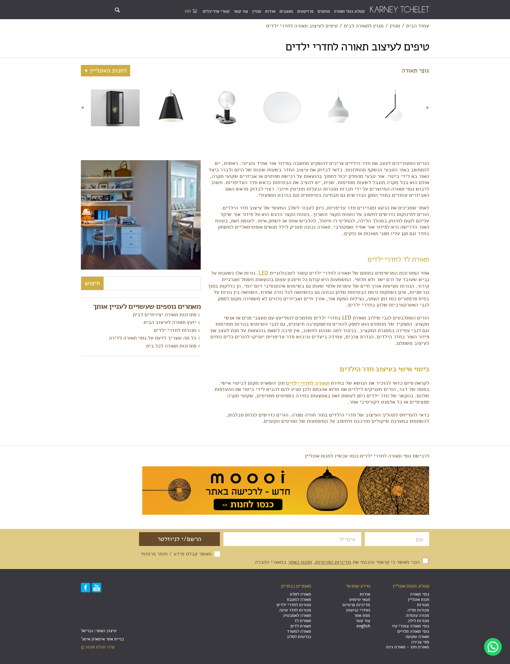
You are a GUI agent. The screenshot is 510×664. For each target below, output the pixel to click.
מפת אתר (362, 615)
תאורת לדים (300, 626)
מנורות (423, 605)
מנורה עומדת (417, 615)
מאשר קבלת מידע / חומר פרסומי (176, 554)
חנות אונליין (418, 599)
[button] (493, 647)
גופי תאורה (419, 594)
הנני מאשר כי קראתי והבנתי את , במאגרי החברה (338, 561)
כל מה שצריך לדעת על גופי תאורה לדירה (152, 337)
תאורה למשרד (299, 631)
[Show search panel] (117, 10)
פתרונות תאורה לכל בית (171, 345)
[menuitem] (349, 11)
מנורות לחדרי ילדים (175, 330)
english (363, 626)
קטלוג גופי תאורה (349, 11)
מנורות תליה (418, 610)
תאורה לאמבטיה (297, 615)
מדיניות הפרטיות (333, 561)
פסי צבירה (420, 642)
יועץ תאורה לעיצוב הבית (169, 322)
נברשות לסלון (299, 637)
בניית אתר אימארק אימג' (102, 639)
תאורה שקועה (417, 637)
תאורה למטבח (299, 599)
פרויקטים (305, 11)
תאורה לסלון (300, 594)
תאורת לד (302, 621)
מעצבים (286, 11)
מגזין (256, 11)
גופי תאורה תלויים (413, 631)
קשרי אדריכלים (216, 11)
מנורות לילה (418, 621)
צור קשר (240, 11)
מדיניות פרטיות (356, 605)
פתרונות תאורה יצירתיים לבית (164, 314)
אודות (270, 11)
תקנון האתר (300, 561)
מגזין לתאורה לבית (364, 26)
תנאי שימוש (359, 599)
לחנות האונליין (107, 70)
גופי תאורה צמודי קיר (410, 626)
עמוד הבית (417, 26)
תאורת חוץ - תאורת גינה (407, 647)
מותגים (324, 11)
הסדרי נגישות (358, 610)
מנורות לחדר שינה (295, 610)
